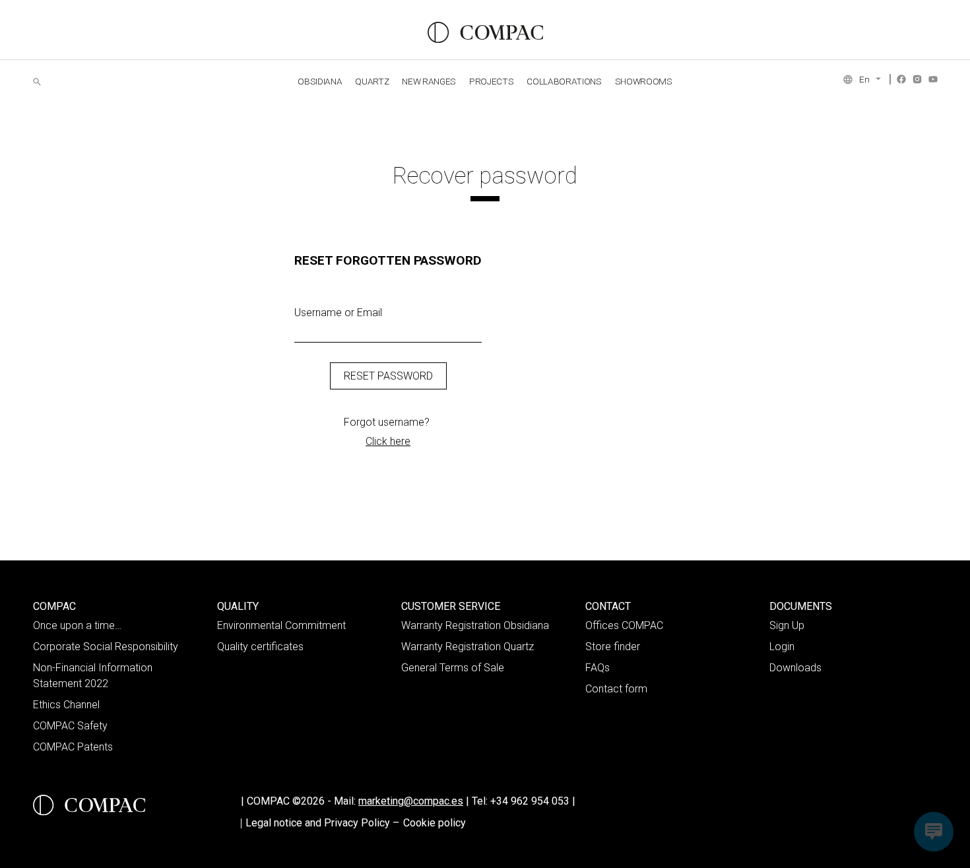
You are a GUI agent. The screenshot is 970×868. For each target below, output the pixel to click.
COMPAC (54, 606)
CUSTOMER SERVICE (450, 606)
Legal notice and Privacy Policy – (322, 823)
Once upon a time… (77, 625)
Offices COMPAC (624, 625)
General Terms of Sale (452, 667)
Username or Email (338, 312)
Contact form (616, 689)
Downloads (795, 667)
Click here (388, 441)
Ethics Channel (66, 704)
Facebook (901, 79)
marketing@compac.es (410, 801)
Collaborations (564, 81)
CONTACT (608, 606)
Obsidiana (320, 81)
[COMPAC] (485, 32)
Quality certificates (260, 646)
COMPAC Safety (70, 725)
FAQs (597, 667)
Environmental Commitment (281, 625)
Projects (491, 81)
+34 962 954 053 (532, 801)
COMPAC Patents (73, 747)
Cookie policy (434, 823)
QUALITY (238, 606)
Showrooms (643, 81)
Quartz (372, 81)
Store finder (612, 646)
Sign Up (786, 625)
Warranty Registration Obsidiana (475, 625)
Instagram (917, 79)
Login (781, 646)
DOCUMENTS (800, 606)
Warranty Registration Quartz (467, 646)
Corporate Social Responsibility (105, 646)
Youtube (933, 79)
